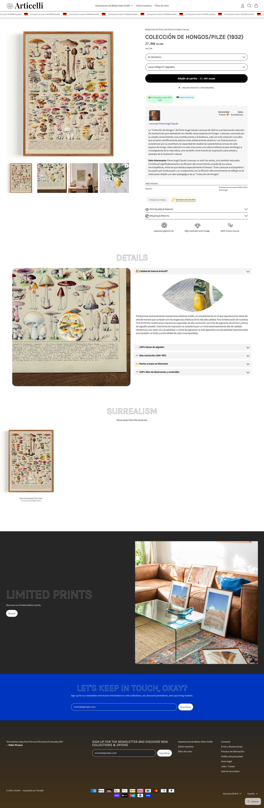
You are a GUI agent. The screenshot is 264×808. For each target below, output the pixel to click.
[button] (21, 178)
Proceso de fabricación (232, 751)
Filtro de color (162, 5)
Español (251, 793)
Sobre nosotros (144, 5)
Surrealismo (237, 114)
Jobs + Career (228, 766)
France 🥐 (224, 114)
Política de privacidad (232, 756)
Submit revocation (230, 771)
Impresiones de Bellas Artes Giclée (195, 741)
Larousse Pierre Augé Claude (163, 123)
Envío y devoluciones (231, 746)
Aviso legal (226, 761)
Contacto (225, 741)
